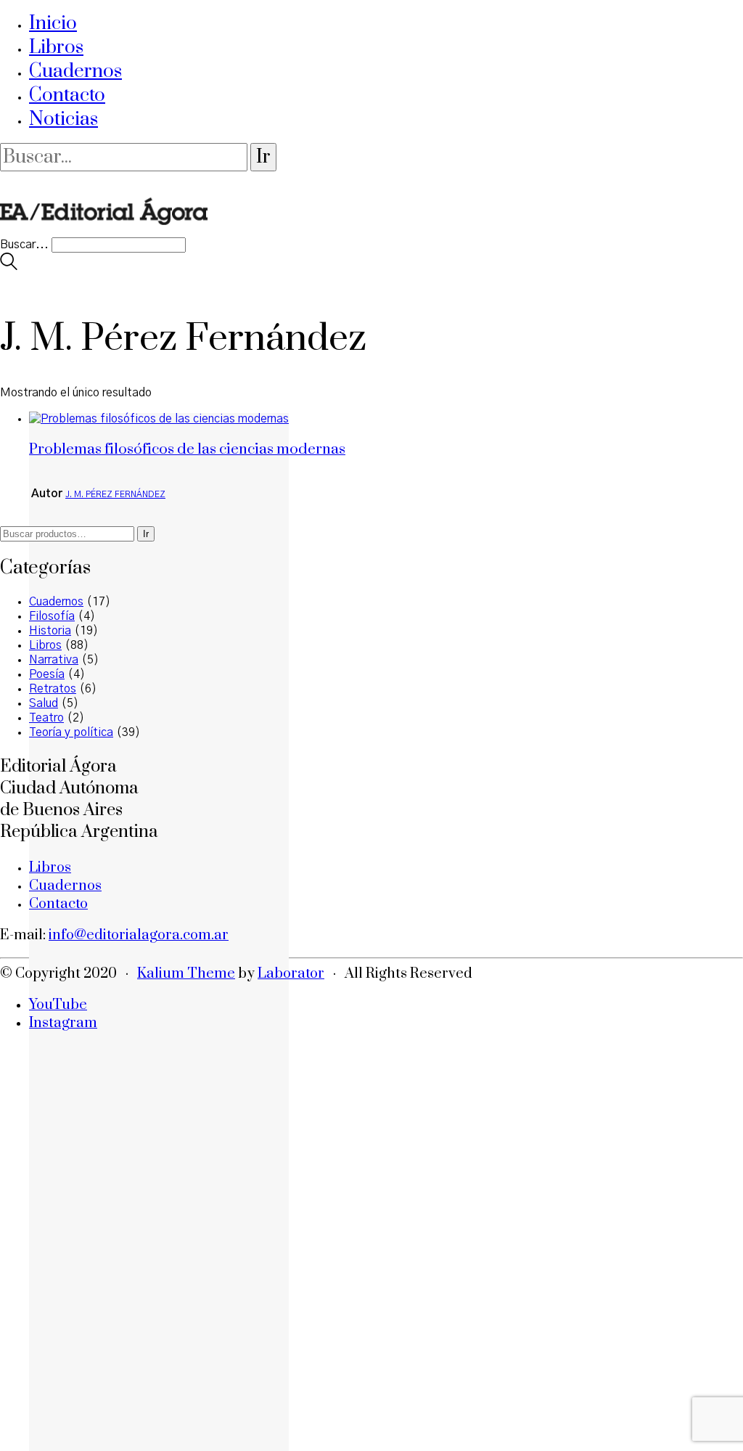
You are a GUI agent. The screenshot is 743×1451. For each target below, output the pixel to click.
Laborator (291, 974)
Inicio (53, 24)
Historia (50, 631)
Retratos (52, 689)
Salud (43, 703)
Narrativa (53, 660)
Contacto (67, 95)
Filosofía (52, 616)
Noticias (63, 119)
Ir (146, 533)
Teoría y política (71, 732)
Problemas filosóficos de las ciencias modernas (187, 449)
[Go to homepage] (104, 230)
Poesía (47, 674)
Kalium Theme (186, 974)
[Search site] (8, 266)
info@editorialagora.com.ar (139, 935)
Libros (56, 48)
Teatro (46, 718)
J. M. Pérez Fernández (115, 494)
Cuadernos (75, 71)
